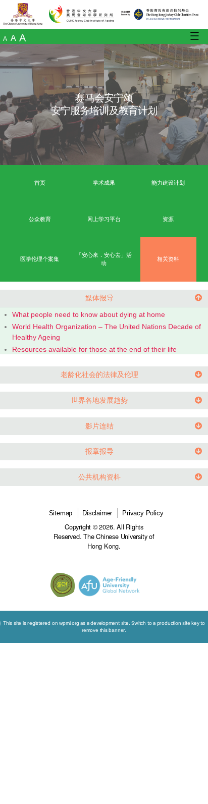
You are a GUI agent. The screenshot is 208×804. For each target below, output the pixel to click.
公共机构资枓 (99, 477)
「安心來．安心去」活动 (104, 259)
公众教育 (40, 219)
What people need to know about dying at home (88, 314)
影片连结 (99, 426)
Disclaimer (97, 513)
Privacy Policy (142, 513)
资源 (168, 219)
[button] (104, 298)
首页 (39, 183)
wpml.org (69, 623)
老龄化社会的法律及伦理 (99, 374)
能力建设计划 (168, 183)
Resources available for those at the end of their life (94, 349)
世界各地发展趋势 (99, 400)
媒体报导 (99, 298)
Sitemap (61, 513)
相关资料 (168, 259)
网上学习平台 (104, 219)
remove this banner (103, 630)
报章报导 (99, 451)
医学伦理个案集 (39, 259)
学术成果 (104, 183)
